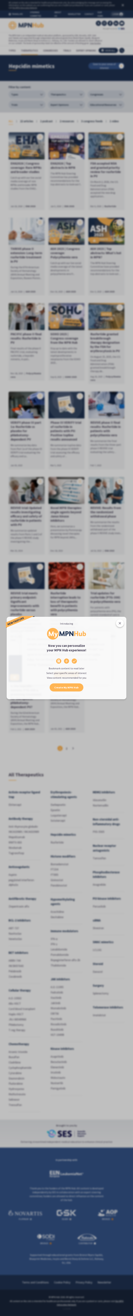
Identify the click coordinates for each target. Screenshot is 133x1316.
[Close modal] (120, 623)
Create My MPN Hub (66, 687)
